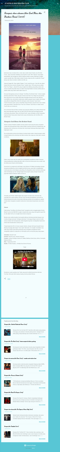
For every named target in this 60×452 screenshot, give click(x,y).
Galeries (33, 448)
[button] (44, 12)
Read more (42, 337)
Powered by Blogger (31, 445)
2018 (9, 279)
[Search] (58, 4)
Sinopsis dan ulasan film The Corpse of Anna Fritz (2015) (18, 409)
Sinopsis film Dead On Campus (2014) (13, 392)
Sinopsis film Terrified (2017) (11, 426)
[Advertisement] (54, 31)
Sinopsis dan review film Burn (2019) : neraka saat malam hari (20, 358)
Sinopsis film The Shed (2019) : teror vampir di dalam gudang (20, 341)
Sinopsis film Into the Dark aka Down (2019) (15, 324)
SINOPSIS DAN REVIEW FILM (17, 3)
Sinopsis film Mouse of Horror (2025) (13, 375)
